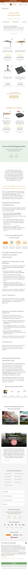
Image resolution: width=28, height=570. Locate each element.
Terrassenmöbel (18, 479)
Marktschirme (16, 22)
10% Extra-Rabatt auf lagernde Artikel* (13, 1)
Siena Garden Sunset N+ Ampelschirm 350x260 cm (20, 51)
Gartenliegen (18, 482)
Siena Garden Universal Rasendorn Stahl (8, 78)
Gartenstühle (8, 479)
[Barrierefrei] (20, 5)
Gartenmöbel (8, 473)
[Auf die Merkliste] (12, 39)
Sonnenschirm (15, 30)
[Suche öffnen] (5, 5)
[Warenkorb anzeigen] (25, 4)
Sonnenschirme (8, 485)
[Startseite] (13, 4)
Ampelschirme (6, 22)
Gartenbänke (8, 482)
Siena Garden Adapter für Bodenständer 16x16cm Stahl (20, 78)
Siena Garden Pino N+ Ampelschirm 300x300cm (7, 51)
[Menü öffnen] (2, 4)
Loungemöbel (8, 476)
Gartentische (18, 476)
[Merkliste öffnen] (22, 4)
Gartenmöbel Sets (19, 473)
